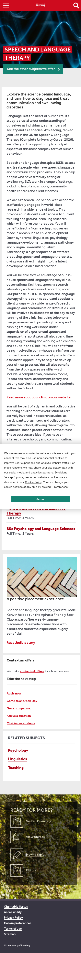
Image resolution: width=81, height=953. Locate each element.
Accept (40, 499)
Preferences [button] (60, 486)
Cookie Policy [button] (33, 482)
